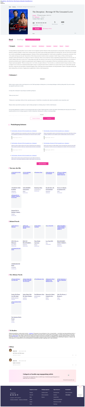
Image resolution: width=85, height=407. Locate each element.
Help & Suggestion (45, 394)
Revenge (67, 46)
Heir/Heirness (41, 46)
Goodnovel (31, 333)
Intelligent (55, 46)
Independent (49, 46)
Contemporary (20, 46)
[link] (10, 6)
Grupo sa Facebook (68, 392)
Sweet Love (34, 46)
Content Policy (56, 397)
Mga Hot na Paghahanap (58, 399)
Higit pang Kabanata (42, 163)
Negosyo (43, 397)
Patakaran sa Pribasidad (23, 399)
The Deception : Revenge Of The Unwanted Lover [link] (26, 6)
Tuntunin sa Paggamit (14, 399)
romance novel (15, 335)
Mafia (31, 397)
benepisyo (55, 394)
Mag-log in (30, 1)
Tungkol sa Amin (45, 392)
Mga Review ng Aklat (57, 401)
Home (10, 6)
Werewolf (31, 394)
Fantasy (31, 401)
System (31, 399)
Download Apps (56, 392)
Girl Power (27, 46)
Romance (14, 6)
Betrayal (61, 46)
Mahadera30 (36, 17)
